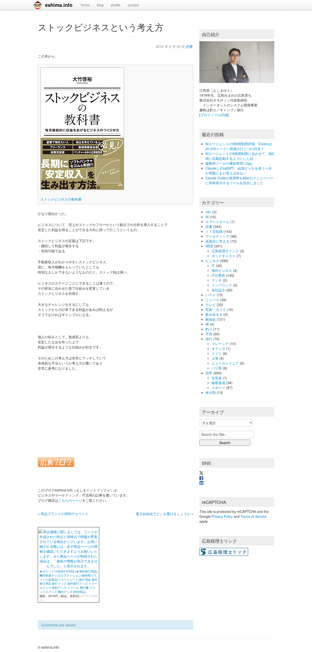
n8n (208, 211)
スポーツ (218, 387)
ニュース (212, 299)
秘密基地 (218, 382)
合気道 (217, 377)
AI (207, 216)
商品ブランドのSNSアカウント (64, 513)
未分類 (210, 392)
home (85, 4)
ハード (210, 294)
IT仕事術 (218, 275)
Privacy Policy (222, 516)
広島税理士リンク (225, 250)
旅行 (208, 338)
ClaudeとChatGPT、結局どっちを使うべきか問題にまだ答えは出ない (238, 170)
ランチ (217, 280)
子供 (208, 333)
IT (213, 265)
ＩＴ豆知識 (214, 231)
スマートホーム (217, 221)
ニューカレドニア (225, 363)
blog (100, 4)
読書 (188, 46)
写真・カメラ (215, 309)
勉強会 (210, 319)
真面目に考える (217, 241)
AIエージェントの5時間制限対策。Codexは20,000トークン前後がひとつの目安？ (238, 146)
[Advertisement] (115, 411)
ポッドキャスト (223, 255)
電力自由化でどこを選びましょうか (163, 513)
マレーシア (220, 343)
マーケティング (217, 236)
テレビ (210, 304)
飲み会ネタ (214, 314)
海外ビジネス (222, 270)
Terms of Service (254, 516)
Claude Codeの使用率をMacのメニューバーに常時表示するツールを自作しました (239, 180)
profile (115, 4)
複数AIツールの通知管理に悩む (229, 163)
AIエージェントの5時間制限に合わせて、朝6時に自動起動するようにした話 (239, 156)
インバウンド (222, 285)
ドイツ (217, 353)
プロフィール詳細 (214, 114)
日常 (208, 372)
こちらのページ (70, 500)
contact (133, 4)
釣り (208, 328)
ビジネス (212, 260)
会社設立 (218, 289)
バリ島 (217, 368)
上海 (215, 358)
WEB (209, 246)
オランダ (218, 348)
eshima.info (58, 4)
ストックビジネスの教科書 (60, 199)
